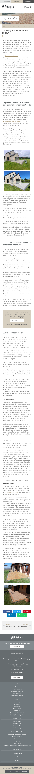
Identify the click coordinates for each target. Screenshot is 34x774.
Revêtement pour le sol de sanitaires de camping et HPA (17, 745)
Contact (17, 687)
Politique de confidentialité (17, 695)
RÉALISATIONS (17, 749)
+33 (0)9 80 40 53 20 (17, 669)
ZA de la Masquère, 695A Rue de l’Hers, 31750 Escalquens (17, 665)
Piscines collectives (17, 737)
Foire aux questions (17, 689)
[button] (27, 7)
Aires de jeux (17, 739)
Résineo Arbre (17, 704)
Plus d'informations (17, 321)
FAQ (17, 757)
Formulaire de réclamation (17, 691)
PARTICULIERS (17, 718)
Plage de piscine (17, 721)
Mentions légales (17, 693)
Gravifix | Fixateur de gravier (17, 715)
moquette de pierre (13, 492)
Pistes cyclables (17, 743)
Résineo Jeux (17, 706)
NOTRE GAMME (17, 699)
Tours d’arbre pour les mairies (17, 741)
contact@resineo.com (17, 672)
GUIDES (17, 760)
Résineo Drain (17, 702)
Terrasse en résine (17, 723)
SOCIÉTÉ (17, 684)
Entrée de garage (17, 728)
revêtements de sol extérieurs (12, 121)
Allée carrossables (17, 726)
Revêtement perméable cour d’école (17, 734)
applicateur (25, 643)
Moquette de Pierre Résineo (17, 713)
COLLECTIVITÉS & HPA (17, 731)
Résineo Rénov (17, 708)
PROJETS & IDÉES (17, 753)
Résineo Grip (17, 710)
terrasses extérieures (11, 56)
